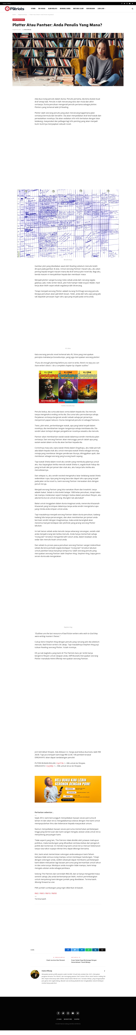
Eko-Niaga (41, 9)
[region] (85, 157)
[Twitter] (16, 99)
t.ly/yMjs (49, 766)
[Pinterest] (16, 108)
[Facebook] (16, 95)
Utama (33, 9)
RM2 (36, 893)
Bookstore (68, 1019)
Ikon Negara (90, 9)
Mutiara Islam (78, 9)
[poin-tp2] (68, 802)
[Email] (16, 112)
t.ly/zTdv (60, 763)
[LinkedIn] (16, 103)
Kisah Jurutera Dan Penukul (56, 960)
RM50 (54, 893)
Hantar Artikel (6, 3)
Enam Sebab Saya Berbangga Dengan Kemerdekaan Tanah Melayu (84, 961)
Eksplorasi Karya (18, 19)
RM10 (47, 893)
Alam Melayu (52, 9)
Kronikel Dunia (65, 9)
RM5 (42, 893)
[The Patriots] (14, 8)
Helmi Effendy (27, 29)
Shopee (76, 1019)
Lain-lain (101, 9)
